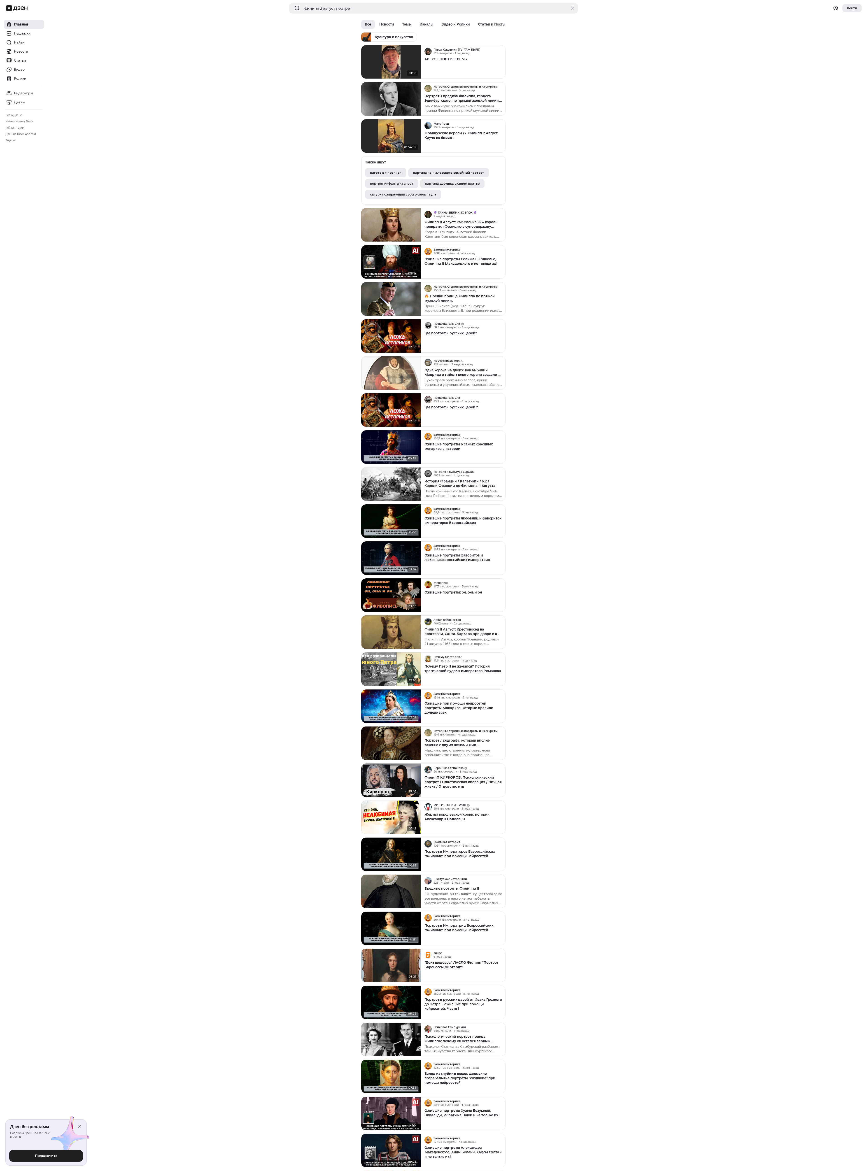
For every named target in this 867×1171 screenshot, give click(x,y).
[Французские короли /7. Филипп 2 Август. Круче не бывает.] (391, 136)
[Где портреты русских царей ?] (391, 410)
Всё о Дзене (13, 115)
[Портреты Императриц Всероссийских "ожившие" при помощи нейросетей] (391, 928)
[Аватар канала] (428, 51)
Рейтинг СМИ (14, 127)
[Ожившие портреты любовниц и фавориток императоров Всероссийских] (391, 521)
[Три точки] (502, 51)
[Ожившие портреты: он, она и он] (391, 595)
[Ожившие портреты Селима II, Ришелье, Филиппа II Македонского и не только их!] (391, 262)
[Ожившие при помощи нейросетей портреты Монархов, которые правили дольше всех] (391, 706)
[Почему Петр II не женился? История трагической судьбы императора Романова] (391, 669)
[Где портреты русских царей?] (391, 336)
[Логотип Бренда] (9, 8)
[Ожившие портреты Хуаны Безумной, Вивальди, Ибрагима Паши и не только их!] (391, 1113)
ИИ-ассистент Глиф (19, 121)
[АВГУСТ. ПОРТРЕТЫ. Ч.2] (391, 62)
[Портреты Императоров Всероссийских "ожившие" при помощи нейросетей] (391, 854)
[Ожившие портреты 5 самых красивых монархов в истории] (391, 447)
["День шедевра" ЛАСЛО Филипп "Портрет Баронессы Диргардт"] (391, 965)
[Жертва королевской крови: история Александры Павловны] (391, 817)
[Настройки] (836, 8)
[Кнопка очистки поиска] (573, 8)
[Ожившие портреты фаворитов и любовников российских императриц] (391, 558)
